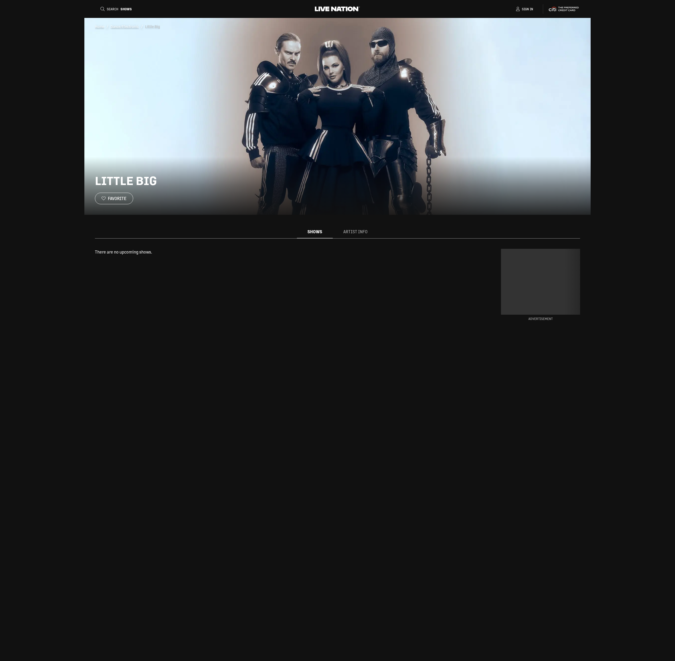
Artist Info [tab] (355, 231)
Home (99, 26)
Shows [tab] (314, 231)
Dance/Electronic (124, 26)
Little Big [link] (152, 26)
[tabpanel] (283, 252)
